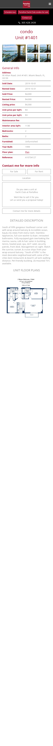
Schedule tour (10, 12)
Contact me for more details (26, 211)
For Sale (14, 171)
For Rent (39, 171)
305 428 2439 (28, 22)
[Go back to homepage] (26, 4)
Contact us (26, 17)
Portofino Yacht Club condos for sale (33, 12)
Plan (27, 152)
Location (26, 178)
